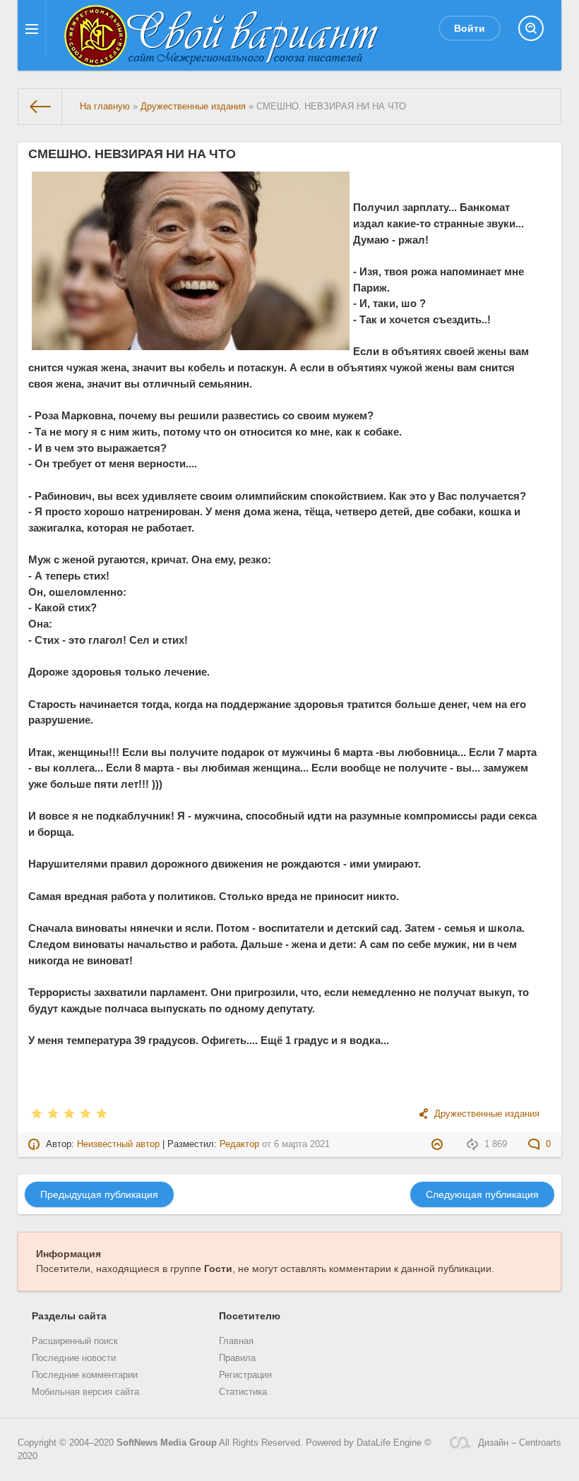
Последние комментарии (85, 1375)
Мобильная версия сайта (85, 1392)
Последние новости (74, 1358)
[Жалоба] (438, 1144)
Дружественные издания (486, 1114)
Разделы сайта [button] (69, 1315)
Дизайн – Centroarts (519, 1443)
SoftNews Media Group (167, 1443)
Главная (236, 1341)
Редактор (239, 1144)
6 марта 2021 (302, 1144)
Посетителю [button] (249, 1315)
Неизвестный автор (118, 1144)
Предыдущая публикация (99, 1194)
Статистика (243, 1392)
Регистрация (245, 1375)
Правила (237, 1358)
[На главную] (40, 106)
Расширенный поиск (75, 1341)
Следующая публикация (482, 1194)
